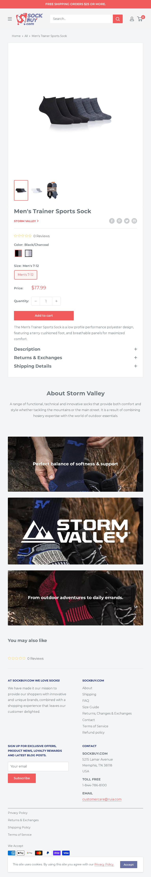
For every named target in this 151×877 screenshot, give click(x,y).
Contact (88, 720)
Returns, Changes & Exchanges (107, 713)
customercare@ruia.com (102, 799)
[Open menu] (10, 18)
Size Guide (90, 707)
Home (16, 36)
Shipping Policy (19, 827)
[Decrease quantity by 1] (35, 301)
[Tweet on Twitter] (127, 221)
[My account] (132, 19)
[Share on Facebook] (112, 221)
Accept (129, 864)
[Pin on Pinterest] (119, 221)
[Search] (118, 19)
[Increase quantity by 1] (56, 301)
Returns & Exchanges (23, 820)
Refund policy (93, 732)
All (26, 36)
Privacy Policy (18, 813)
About (87, 688)
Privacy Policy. (104, 864)
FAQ (85, 701)
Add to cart (44, 315)
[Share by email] (134, 221)
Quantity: (21, 301)
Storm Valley (25, 221)
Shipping (89, 694)
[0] (139, 19)
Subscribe (22, 778)
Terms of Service (95, 726)
